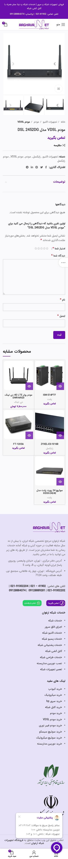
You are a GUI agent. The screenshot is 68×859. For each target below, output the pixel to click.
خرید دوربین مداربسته (49, 744)
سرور (39, 4)
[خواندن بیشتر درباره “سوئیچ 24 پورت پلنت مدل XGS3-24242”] (60, 481)
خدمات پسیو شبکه (52, 639)
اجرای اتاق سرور (53, 627)
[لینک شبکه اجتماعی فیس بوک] (46, 167)
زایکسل (37, 157)
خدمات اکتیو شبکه (52, 633)
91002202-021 (56, 590)
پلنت (49, 399)
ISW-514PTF (49, 395)
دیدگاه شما (58, 256)
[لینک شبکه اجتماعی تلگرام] (27, 167)
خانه (62, 122)
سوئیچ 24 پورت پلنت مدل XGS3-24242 (49, 492)
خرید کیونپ (55, 689)
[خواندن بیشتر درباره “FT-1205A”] (29, 435)
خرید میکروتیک (53, 695)
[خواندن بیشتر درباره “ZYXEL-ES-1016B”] (60, 435)
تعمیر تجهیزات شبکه (51, 669)
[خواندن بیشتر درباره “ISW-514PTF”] (60, 386)
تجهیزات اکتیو (49, 122)
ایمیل (61, 316)
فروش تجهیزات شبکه (54, 4)
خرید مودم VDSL (52, 719)
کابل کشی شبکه (34, 8)
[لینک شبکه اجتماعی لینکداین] (32, 167)
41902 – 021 (38, 586)
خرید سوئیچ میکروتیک (49, 738)
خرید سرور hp (54, 701)
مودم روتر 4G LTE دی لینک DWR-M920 (18, 396)
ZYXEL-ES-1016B (49, 444)
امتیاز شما (59, 248)
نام (62, 300)
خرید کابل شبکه (53, 707)
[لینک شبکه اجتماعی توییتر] (41, 167)
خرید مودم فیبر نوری (50, 725)
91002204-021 (19, 586)
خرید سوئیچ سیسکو (50, 732)
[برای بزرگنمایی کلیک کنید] (58, 88)
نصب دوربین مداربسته (49, 663)
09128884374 (17, 14)
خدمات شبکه (29, 4)
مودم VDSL (24, 122)
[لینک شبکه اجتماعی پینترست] (36, 167)
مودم (36, 122)
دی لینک (18, 402)
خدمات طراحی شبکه (51, 657)
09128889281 (36, 590)
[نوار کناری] (63, 262)
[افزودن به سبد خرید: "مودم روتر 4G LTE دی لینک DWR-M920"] (29, 386)
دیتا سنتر (16, 4)
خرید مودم (56, 713)
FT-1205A (18, 444)
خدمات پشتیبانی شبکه (50, 645)
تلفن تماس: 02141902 (47, 14)
